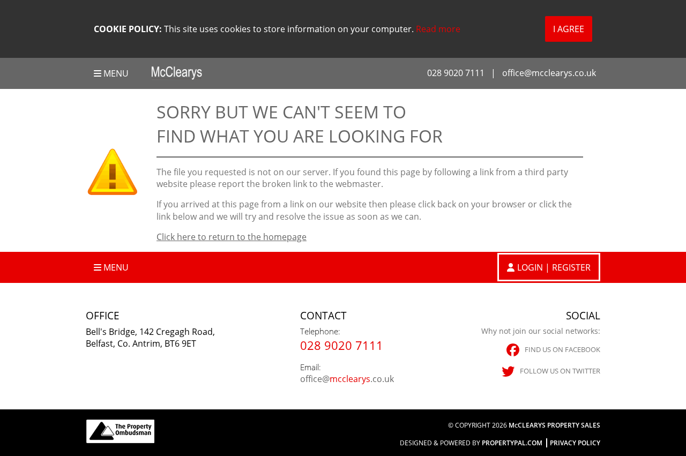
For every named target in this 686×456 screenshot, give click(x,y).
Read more (438, 29)
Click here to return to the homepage (231, 237)
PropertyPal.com (512, 442)
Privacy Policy (575, 442)
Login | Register (554, 267)
